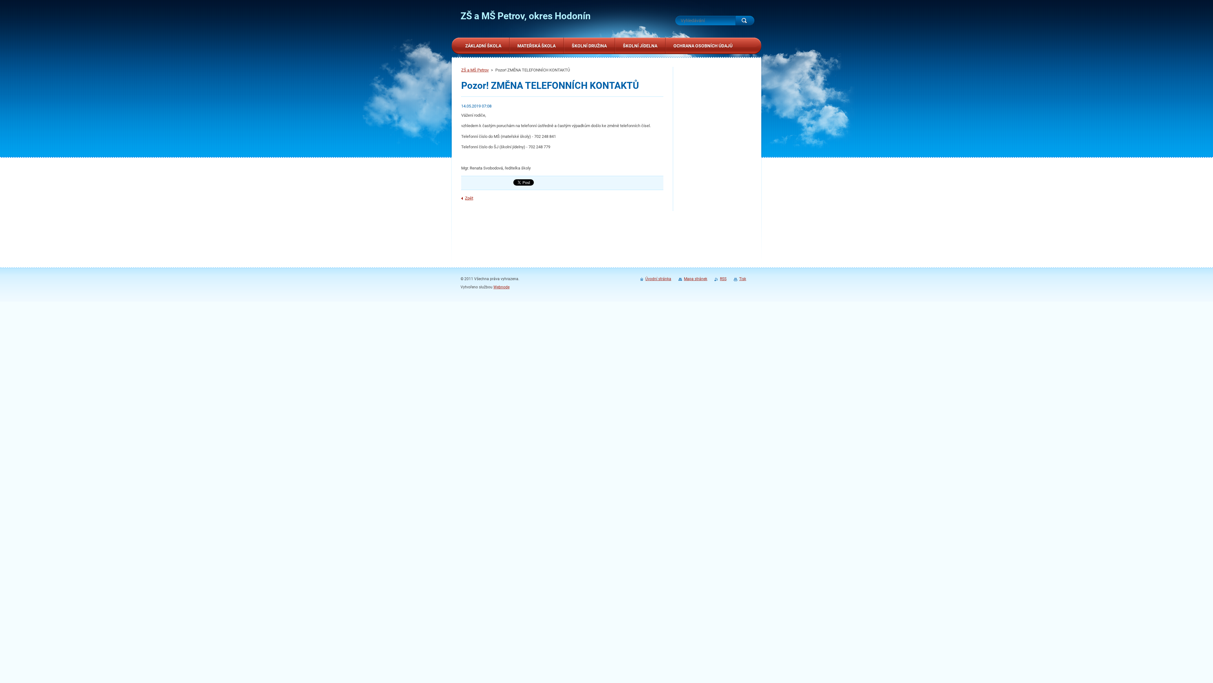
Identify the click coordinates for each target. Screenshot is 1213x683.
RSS (723, 279)
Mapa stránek (695, 279)
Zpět (469, 198)
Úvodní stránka (658, 279)
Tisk (742, 279)
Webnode (501, 287)
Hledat (744, 20)
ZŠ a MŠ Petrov (475, 70)
